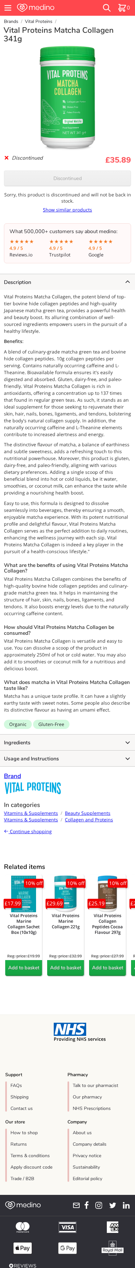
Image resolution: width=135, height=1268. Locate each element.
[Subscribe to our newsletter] (74, 1205)
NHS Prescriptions (92, 1108)
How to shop (24, 1133)
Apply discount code (31, 1167)
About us (82, 1133)
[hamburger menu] (8, 7)
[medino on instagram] (96, 1205)
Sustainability (86, 1167)
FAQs (16, 1085)
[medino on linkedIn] (124, 1205)
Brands (11, 21)
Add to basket (23, 967)
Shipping (19, 1097)
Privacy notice (87, 1156)
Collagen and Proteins (89, 819)
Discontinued (67, 178)
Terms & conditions (30, 1156)
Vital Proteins (38, 21)
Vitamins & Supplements (31, 813)
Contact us (21, 1108)
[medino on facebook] (84, 1205)
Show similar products (67, 210)
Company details (89, 1144)
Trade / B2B (22, 1179)
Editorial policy (87, 1179)
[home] (47, 8)
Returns (18, 1144)
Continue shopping (30, 831)
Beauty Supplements (87, 813)
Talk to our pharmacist (95, 1085)
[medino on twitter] (110, 1205)
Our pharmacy (87, 1097)
